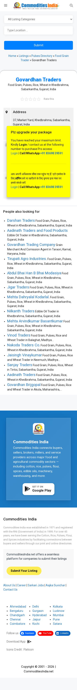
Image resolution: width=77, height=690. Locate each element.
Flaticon (29, 649)
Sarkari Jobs (36, 585)
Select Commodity (38, 19)
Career (21, 585)
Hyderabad (39, 615)
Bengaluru (16, 610)
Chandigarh (17, 615)
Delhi (35, 606)
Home (12, 55)
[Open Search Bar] (71, 6)
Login (14, 153)
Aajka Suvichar (55, 585)
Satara (57, 623)
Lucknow (58, 610)
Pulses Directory (41, 55)
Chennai (15, 619)
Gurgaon (38, 610)
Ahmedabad (18, 606)
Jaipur (36, 619)
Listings (24, 55)
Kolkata (58, 606)
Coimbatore (17, 623)
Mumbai (58, 615)
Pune (56, 619)
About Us (9, 585)
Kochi (35, 623)
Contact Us (10, 589)
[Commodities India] (36, 5)
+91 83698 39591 (51, 153)
